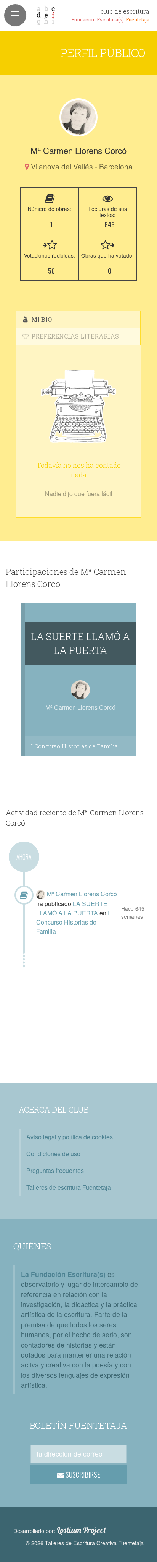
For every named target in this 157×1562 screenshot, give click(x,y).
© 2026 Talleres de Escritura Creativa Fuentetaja (85, 1543)
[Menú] (15, 15)
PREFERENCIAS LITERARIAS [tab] (74, 336)
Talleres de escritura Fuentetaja (68, 1187)
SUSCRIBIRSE (82, 1474)
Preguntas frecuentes (55, 1170)
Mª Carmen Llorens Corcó (82, 893)
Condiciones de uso (53, 1153)
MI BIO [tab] (41, 319)
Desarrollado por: (59, 1530)
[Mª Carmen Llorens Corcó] (78, 117)
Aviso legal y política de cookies (69, 1136)
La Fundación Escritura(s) (63, 1274)
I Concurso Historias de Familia (74, 746)
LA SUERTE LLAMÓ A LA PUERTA (80, 643)
